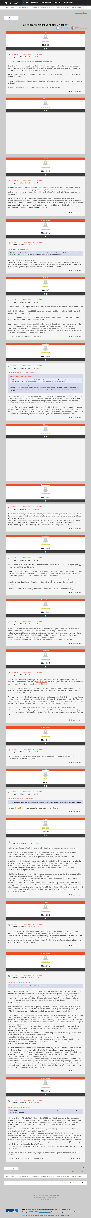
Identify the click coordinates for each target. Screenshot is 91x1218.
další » (85, 13)
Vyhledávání (46, 3)
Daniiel (43, 1197)
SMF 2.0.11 (35, 1195)
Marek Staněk (45, 220)
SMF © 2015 (44, 1195)
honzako (45, 819)
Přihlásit (57, 3)
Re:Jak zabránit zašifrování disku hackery (26, 54)
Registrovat (68, 3)
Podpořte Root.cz (53, 1215)
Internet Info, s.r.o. (44, 1212)
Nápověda (35, 3)
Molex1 (45, 278)
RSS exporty (65, 1215)
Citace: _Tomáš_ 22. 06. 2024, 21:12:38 (19, 249)
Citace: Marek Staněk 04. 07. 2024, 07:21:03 (21, 798)
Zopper (45, 159)
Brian (55, 1197)
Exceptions (45, 344)
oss (46, 32)
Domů (25, 3)
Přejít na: (56, 1183)
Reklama (45, 99)
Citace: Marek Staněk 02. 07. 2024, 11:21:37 (21, 372)
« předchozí (78, 13)
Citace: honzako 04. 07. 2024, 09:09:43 (19, 982)
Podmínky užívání (41, 1215)
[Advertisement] (45, 134)
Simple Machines (53, 1195)
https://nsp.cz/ (41, 682)
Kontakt (24, 1215)
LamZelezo (45, 770)
